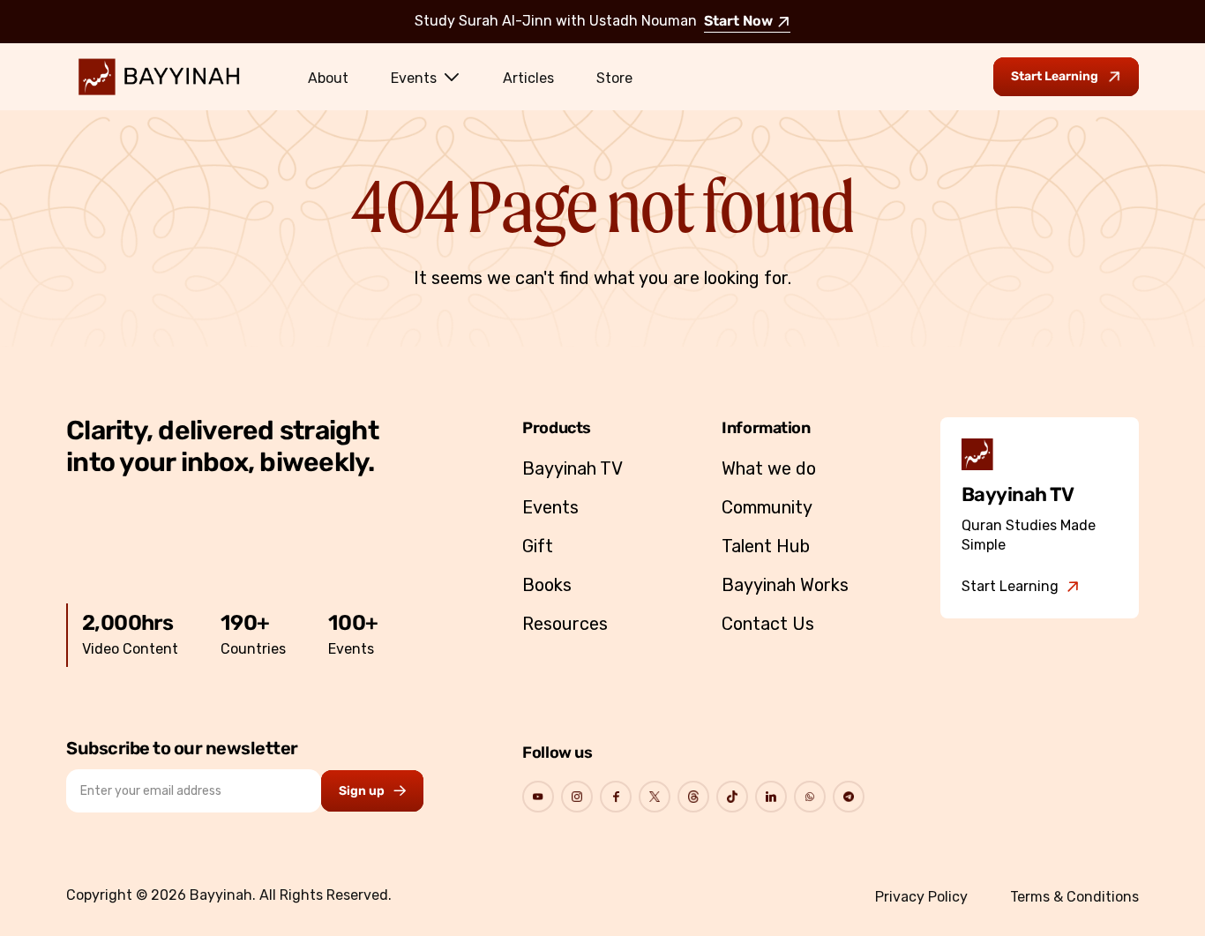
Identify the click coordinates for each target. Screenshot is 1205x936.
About (328, 78)
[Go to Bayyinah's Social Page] (538, 796)
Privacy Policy (921, 896)
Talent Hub (766, 546)
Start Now (738, 22)
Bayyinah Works (785, 584)
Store (614, 78)
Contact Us (768, 623)
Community (767, 507)
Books (547, 584)
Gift (537, 546)
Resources (565, 623)
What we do (769, 468)
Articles (528, 78)
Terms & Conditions (1074, 896)
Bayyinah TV (572, 468)
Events (414, 78)
